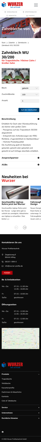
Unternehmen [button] (7, 413)
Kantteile (5, 396)
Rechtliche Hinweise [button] (10, 418)
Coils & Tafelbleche (9, 401)
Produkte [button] (5, 374)
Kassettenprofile (8, 388)
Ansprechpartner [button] (10, 158)
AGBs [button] (4, 164)
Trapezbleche (7, 379)
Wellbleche (6, 383)
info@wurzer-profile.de (14, 266)
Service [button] (5, 407)
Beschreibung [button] (9, 119)
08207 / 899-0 (11, 262)
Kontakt (7, 273)
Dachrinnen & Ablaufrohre (11, 392)
